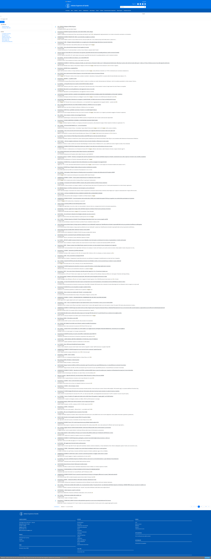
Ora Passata (5, 35)
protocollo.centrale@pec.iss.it (26, 530)
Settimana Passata (6, 37)
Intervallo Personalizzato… (7, 41)
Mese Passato (5, 38)
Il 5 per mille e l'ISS (80, 552)
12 (206, 506)
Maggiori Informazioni (64, 557)
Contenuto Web (6, 27)
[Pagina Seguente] (209, 507)
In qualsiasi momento (6, 33)
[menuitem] (67, 10)
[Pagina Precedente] (191, 507)
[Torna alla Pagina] (1, 16)
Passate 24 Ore (6, 36)
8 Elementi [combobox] (56, 506)
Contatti (20, 539)
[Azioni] (66, 2)
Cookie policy (21, 541)
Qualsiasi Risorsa (5, 26)
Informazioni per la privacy (24, 537)
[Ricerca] (144, 7)
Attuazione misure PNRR (24, 548)
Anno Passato (5, 40)
